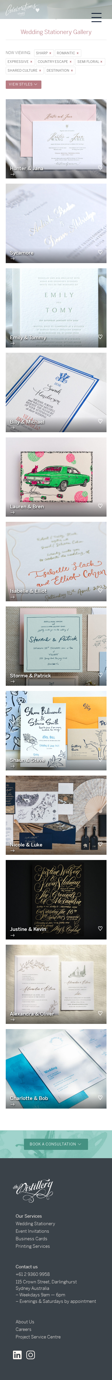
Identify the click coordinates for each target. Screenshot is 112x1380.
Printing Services (33, 1246)
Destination (58, 70)
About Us (25, 1322)
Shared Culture (23, 70)
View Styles (21, 84)
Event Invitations (32, 1231)
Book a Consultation (53, 1144)
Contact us (27, 1267)
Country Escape (53, 61)
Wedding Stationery (35, 1223)
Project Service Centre (38, 1337)
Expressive (18, 61)
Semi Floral (88, 61)
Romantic (66, 53)
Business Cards (31, 1239)
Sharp (42, 53)
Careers (24, 1329)
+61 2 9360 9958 (33, 1274)
